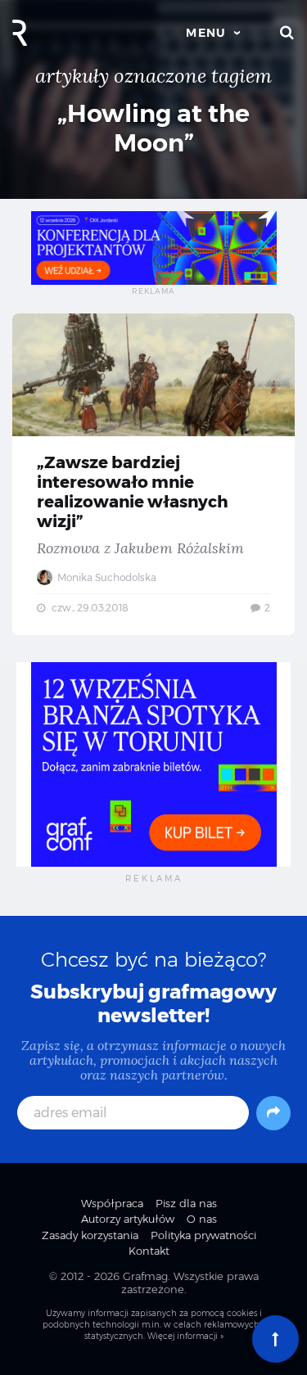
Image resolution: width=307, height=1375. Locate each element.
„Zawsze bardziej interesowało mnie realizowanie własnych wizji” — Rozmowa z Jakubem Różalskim (153, 474)
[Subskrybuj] (273, 1113)
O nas (202, 1218)
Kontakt (149, 1250)
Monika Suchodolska (105, 577)
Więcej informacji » (185, 1336)
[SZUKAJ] (287, 32)
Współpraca (112, 1203)
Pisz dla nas (186, 1203)
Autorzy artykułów (127, 1218)
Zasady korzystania (90, 1235)
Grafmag (145, 1276)
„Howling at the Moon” (153, 128)
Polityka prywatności (203, 1235)
